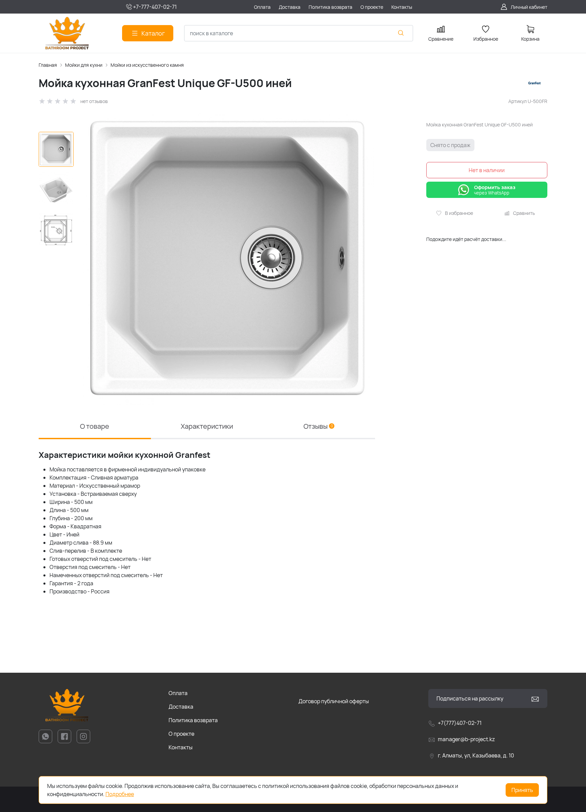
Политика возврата (193, 720)
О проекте (181, 733)
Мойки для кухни (83, 65)
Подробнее (119, 794)
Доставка (181, 706)
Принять (522, 790)
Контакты (181, 747)
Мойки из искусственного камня (147, 65)
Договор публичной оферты (333, 701)
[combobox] (298, 33)
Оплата (178, 693)
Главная (48, 65)
